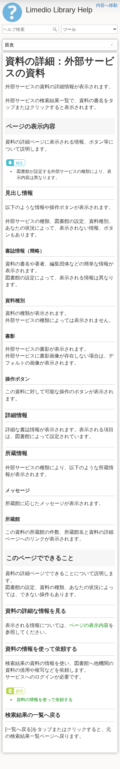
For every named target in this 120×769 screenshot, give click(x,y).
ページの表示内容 (89, 625)
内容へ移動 (107, 5)
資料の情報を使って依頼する (45, 699)
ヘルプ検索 (55, 29)
